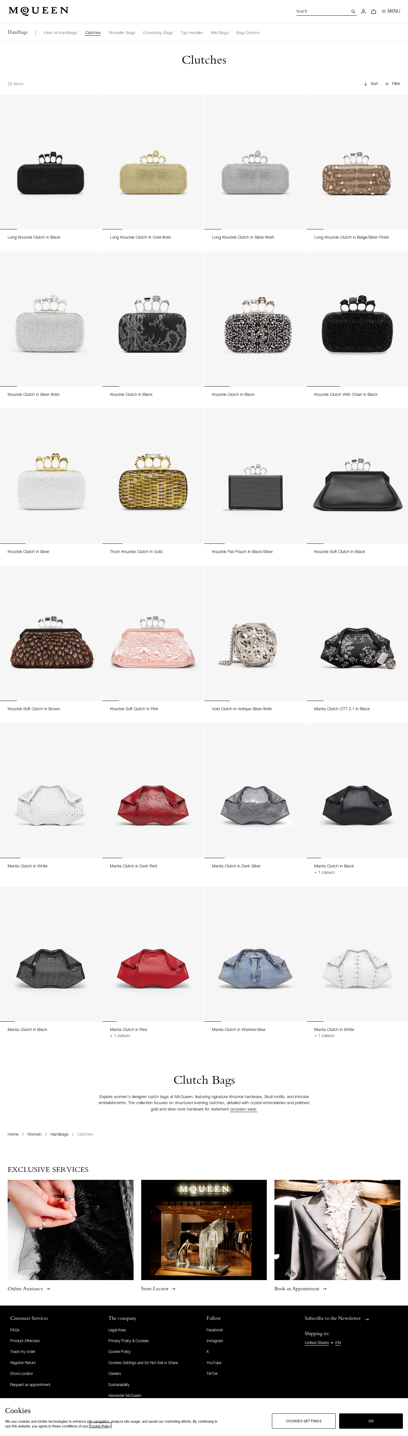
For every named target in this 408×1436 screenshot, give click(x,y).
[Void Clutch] (255, 633)
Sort (374, 84)
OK (371, 1420)
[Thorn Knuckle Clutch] (153, 476)
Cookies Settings (304, 1420)
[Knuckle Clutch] (51, 319)
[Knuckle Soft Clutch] (51, 633)
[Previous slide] (7, 155)
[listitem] (60, 33)
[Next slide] (94, 155)
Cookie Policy (100, 1425)
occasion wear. (244, 1109)
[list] (151, 32)
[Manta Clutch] (51, 790)
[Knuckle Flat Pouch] (255, 476)
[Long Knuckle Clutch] (51, 161)
